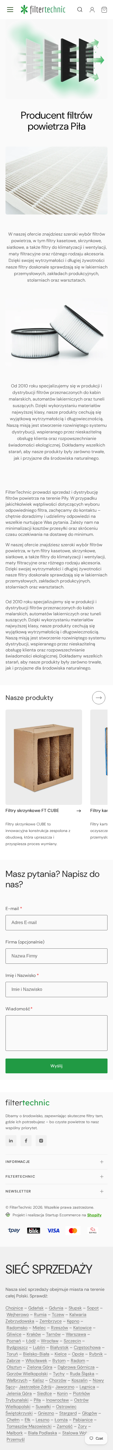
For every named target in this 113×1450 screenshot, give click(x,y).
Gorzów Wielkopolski (27, 1374)
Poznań (14, 1341)
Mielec (39, 1328)
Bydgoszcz (17, 1347)
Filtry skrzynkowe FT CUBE (32, 810)
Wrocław (49, 1341)
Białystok (59, 1347)
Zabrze (13, 1360)
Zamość (65, 1426)
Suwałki (43, 1406)
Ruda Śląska (82, 1374)
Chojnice (14, 1308)
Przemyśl (16, 1439)
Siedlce (44, 1393)
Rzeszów (59, 1328)
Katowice (82, 1328)
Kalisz (38, 1380)
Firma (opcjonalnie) (24, 942)
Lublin (39, 1347)
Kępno (73, 1321)
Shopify (94, 1214)
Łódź (31, 1341)
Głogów (89, 1413)
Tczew (58, 1314)
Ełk (27, 1420)
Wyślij (56, 1066)
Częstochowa (87, 1347)
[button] (10, 9)
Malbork (15, 1433)
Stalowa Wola (75, 1433)
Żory (82, 1426)
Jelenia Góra (19, 1393)
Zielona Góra (39, 1367)
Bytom (59, 1360)
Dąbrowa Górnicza (76, 1367)
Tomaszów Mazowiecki (29, 1426)
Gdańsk (36, 1308)
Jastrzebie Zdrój (35, 1387)
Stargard (68, 1413)
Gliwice (14, 1334)
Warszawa (76, 1334)
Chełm (13, 1420)
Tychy (59, 1374)
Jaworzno (64, 1387)
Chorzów (57, 1380)
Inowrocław (57, 1400)
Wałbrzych (17, 1380)
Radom (78, 1360)
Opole (78, 1354)
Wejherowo (18, 1314)
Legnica (87, 1387)
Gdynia (56, 1308)
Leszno (42, 1420)
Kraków (34, 1334)
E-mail (13, 908)
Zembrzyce (50, 1321)
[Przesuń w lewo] (81, 697)
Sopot (93, 1308)
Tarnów (53, 1334)
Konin (62, 1393)
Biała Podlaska (42, 1433)
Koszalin (79, 1380)
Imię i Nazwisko (22, 975)
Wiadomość (19, 1009)
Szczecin (72, 1341)
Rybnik (96, 1354)
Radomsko (17, 1328)
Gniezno (46, 1413)
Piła (37, 1400)
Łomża (61, 1420)
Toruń (12, 1354)
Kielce (61, 1354)
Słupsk (75, 1308)
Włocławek (36, 1360)
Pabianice (83, 1420)
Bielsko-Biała (36, 1354)
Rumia (40, 1314)
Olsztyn (14, 1367)
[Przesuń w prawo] (98, 697)
